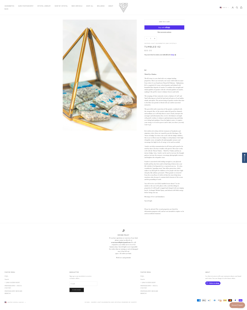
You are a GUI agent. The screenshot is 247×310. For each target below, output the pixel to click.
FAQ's (6, 276)
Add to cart (164, 22)
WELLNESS (101, 6)
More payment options (164, 32)
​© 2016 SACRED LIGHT (12, 282)
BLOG (6, 9)
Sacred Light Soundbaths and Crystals (160, 43)
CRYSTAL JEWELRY (44, 6)
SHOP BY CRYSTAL (61, 6)
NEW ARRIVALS (77, 6)
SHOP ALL (89, 6)
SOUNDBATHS (9, 6)
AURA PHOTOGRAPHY (26, 6)
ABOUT (110, 6)
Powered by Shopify (129, 302)
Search (7, 279)
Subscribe (76, 290)
